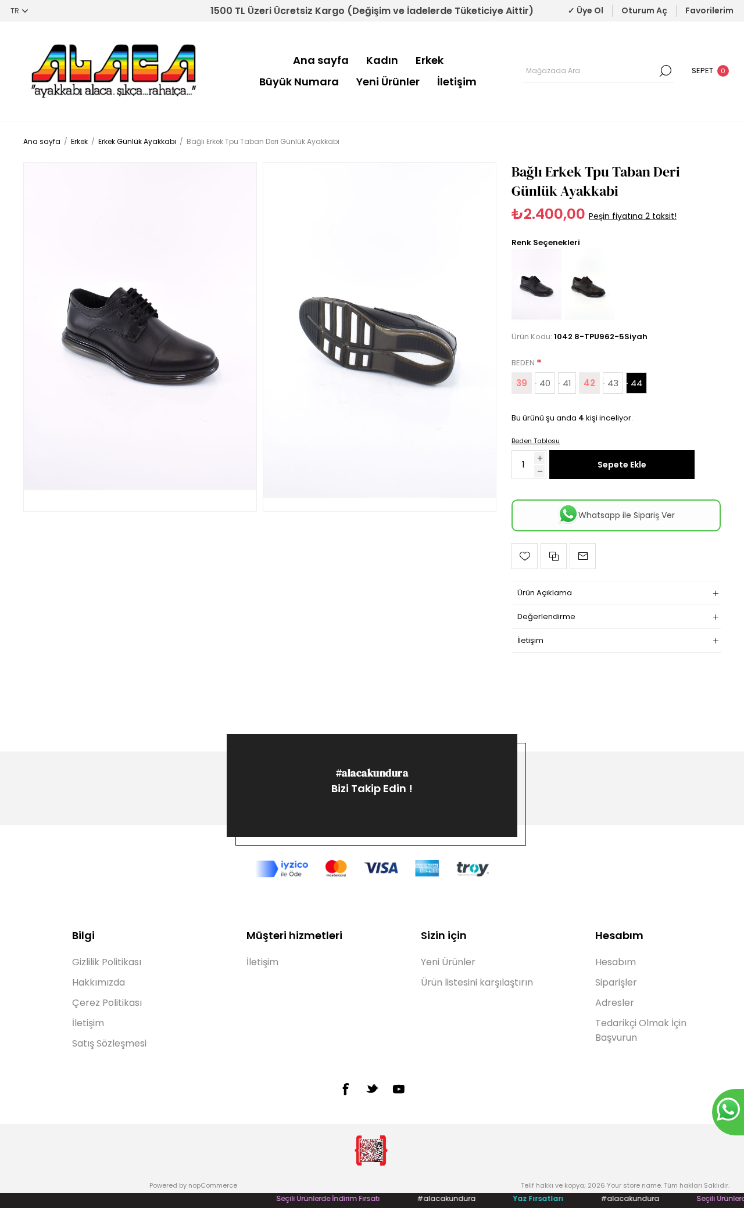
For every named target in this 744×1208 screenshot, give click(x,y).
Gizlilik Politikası (106, 962)
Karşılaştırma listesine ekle (554, 556)
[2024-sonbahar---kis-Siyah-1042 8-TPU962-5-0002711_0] (140, 337)
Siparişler (616, 982)
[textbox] (590, 70)
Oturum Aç (644, 10)
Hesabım (615, 962)
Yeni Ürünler (388, 81)
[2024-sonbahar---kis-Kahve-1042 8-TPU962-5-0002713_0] (589, 321)
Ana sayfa (321, 60)
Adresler (614, 1002)
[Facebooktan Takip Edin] (345, 1089)
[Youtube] (398, 1089)
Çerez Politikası (107, 1002)
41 (567, 383)
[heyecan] (372, 1088)
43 (612, 383)
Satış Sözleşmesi (109, 1043)
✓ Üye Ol (585, 10)
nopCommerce (212, 1185)
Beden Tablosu (536, 440)
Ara (665, 70)
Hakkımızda (98, 982)
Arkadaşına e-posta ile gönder (583, 556)
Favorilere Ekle (525, 556)
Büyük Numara (299, 81)
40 (544, 383)
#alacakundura (372, 772)
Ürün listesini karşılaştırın (477, 982)
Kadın (382, 60)
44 (636, 383)
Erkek (429, 60)
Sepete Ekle (622, 464)
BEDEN (524, 362)
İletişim (457, 81)
